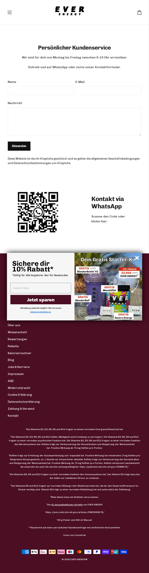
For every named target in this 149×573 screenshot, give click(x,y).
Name (12, 82)
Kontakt (13, 415)
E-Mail (80, 82)
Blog (11, 360)
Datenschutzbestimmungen (32, 163)
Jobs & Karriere (19, 367)
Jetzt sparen (41, 299)
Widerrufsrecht (19, 388)
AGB (11, 381)
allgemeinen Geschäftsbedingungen (115, 158)
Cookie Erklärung (20, 394)
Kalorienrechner (19, 353)
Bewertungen (17, 339)
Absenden (19, 146)
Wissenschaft (17, 332)
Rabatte (13, 346)
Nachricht (15, 103)
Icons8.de (80, 535)
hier (104, 221)
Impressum (16, 374)
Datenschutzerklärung (24, 401)
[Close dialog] (137, 257)
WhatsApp (60, 67)
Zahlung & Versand (21, 408)
